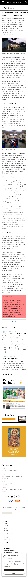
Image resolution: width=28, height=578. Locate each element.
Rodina (20, 12)
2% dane (6, 528)
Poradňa (24, 12)
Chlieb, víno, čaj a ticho (10, 359)
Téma (3, 12)
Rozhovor (11, 12)
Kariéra (5, 527)
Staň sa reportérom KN (10, 536)
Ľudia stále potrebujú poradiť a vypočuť (13, 476)
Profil (15, 12)
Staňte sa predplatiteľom (8, 419)
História (6, 530)
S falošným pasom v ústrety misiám (14, 333)
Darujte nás (7, 539)
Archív (5, 512)
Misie (17, 12)
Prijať (14, 570)
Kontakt (6, 523)
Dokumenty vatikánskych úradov (12, 552)
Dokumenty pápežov (9, 550)
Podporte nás (7, 537)
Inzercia (6, 525)
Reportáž (7, 12)
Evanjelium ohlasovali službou (11, 470)
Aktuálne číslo (7, 545)
